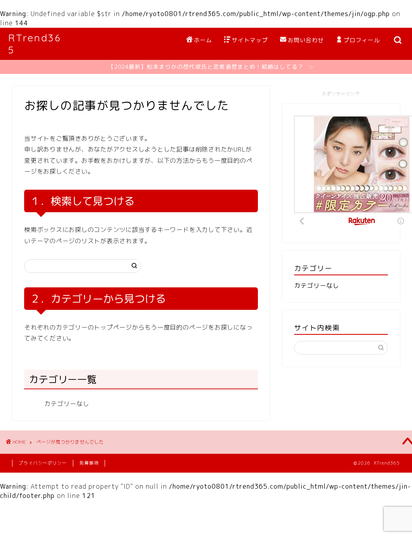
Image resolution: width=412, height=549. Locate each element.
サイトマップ (250, 40)
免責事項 (89, 463)
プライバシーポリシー (43, 463)
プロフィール (362, 40)
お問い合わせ (306, 40)
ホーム (203, 40)
